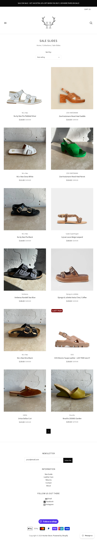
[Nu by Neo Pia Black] (25, 209)
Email (49, 498)
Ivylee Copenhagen (72, 234)
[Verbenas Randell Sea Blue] (25, 269)
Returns (49, 480)
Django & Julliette (72, 294)
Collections (47, 45)
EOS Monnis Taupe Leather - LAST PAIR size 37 (72, 358)
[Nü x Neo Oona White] (25, 149)
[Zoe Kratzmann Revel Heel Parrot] (72, 149)
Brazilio (72, 415)
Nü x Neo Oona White (25, 176)
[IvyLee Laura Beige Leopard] (72, 209)
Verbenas (25, 294)
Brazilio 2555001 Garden (72, 418)
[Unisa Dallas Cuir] (25, 390)
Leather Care (48, 477)
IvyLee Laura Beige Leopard (72, 237)
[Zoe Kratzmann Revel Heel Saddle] (72, 88)
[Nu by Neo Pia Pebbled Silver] (25, 88)
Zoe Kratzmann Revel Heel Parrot (72, 176)
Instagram (49, 504)
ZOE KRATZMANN (72, 113)
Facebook (49, 501)
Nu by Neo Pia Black (25, 237)
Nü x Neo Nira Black (25, 358)
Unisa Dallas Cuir (25, 418)
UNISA (25, 415)
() (87, 9)
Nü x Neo (25, 113)
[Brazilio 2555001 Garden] (72, 390)
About (48, 486)
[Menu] (5, 23)
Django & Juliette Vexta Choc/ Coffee (72, 297)
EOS (72, 355)
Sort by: (48, 52)
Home (39, 45)
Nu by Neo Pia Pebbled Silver (25, 116)
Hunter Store (47, 535)
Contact (49, 483)
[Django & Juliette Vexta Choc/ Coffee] (72, 269)
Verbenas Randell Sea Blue (25, 297)
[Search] (91, 23)
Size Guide (48, 474)
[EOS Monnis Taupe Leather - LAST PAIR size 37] (72, 330)
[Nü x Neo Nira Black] (25, 330)
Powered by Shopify (60, 535)
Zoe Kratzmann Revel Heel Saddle (72, 116)
